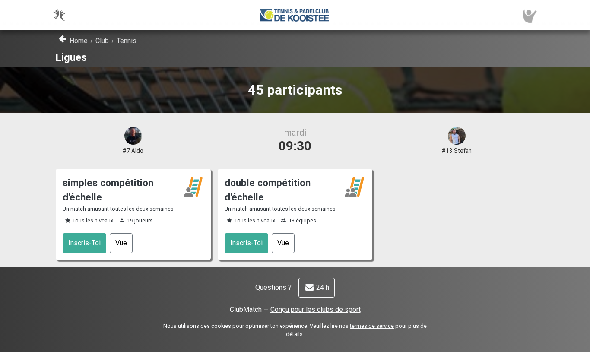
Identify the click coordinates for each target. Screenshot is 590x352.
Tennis (126, 41)
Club (102, 41)
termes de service (372, 326)
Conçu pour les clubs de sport (315, 309)
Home (79, 41)
